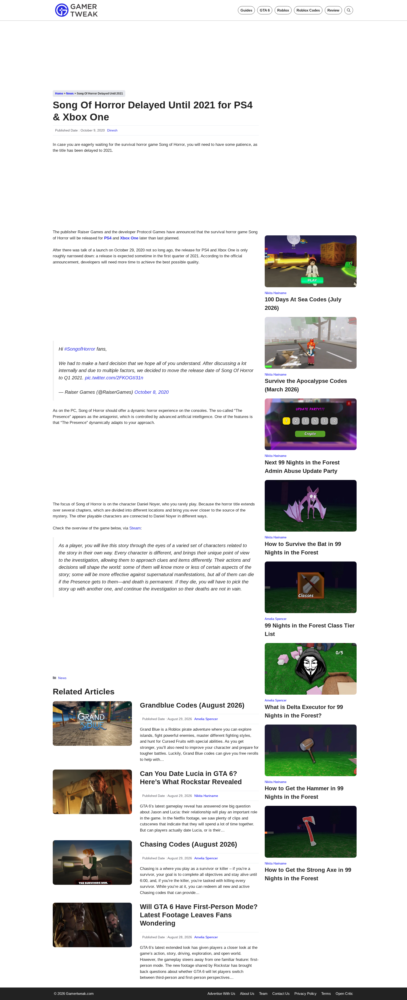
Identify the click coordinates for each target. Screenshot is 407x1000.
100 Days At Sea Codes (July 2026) (303, 303)
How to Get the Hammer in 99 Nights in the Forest (304, 792)
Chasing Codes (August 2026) (188, 844)
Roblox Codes (308, 10)
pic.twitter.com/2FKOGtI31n (114, 377)
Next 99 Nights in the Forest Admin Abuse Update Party (302, 466)
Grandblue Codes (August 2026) (192, 705)
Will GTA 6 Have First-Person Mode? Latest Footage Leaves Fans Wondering (199, 915)
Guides (246, 10)
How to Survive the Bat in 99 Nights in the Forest (303, 548)
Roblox (283, 10)
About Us (247, 994)
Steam (135, 528)
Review (333, 10)
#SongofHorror (79, 349)
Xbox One (129, 238)
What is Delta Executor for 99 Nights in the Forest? (304, 711)
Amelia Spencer (206, 719)
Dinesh (112, 130)
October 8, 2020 (151, 392)
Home (59, 93)
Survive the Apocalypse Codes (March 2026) (306, 385)
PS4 (107, 238)
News (70, 93)
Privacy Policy (305, 994)
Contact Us (281, 994)
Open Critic (344, 994)
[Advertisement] (203, 53)
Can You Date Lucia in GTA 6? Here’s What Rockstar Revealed (191, 778)
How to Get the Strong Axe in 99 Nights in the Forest (308, 874)
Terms (326, 994)
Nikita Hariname (206, 796)
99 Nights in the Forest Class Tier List (309, 629)
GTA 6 (265, 10)
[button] (349, 10)
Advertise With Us (221, 994)
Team (263, 994)
